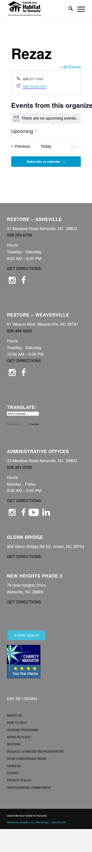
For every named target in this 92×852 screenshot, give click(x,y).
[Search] (68, 9)
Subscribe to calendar (43, 161)
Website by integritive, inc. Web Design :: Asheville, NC (36, 822)
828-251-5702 (19, 467)
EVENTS (13, 773)
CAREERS (14, 766)
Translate (34, 424)
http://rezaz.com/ (34, 86)
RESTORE (14, 744)
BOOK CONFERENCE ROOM (26, 758)
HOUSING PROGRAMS (22, 730)
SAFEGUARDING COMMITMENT (29, 787)
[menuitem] (68, 9)
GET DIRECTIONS (24, 268)
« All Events (70, 66)
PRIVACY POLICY (19, 780)
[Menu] (79, 9)
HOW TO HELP (17, 722)
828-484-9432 (19, 330)
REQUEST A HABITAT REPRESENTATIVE (35, 751)
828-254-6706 (19, 235)
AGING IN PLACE (19, 737)
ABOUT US (14, 715)
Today (46, 146)
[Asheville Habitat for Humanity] (38, 9)
